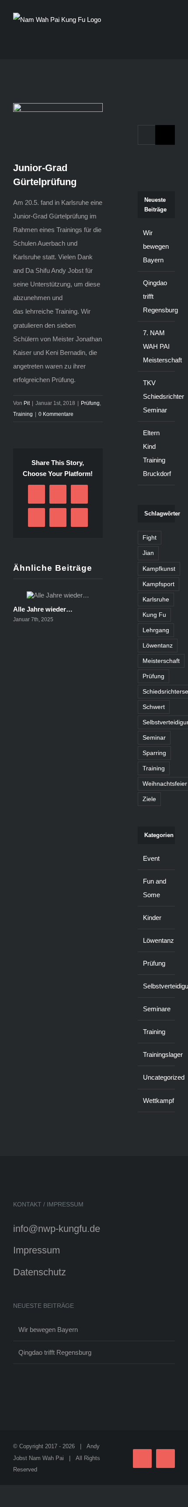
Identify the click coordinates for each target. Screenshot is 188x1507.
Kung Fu (154, 615)
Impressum (36, 1250)
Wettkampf (157, 1100)
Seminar (154, 737)
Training (23, 414)
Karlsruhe (156, 599)
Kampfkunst (159, 569)
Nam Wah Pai (46, 1458)
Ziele (149, 799)
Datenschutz (39, 1272)
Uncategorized (157, 1077)
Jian (148, 553)
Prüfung (90, 403)
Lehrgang (156, 630)
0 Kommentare (55, 414)
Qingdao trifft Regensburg (54, 1352)
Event (151, 858)
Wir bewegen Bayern (156, 246)
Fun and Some (154, 887)
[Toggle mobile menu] (171, 41)
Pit (27, 403)
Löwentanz (158, 645)
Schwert (154, 707)
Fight (150, 537)
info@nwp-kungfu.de (56, 1228)
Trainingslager (157, 1054)
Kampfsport (158, 584)
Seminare (157, 1009)
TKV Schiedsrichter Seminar (163, 396)
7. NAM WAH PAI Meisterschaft (162, 346)
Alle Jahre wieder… (43, 609)
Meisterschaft (161, 661)
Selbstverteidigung (157, 986)
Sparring (154, 753)
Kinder (152, 917)
